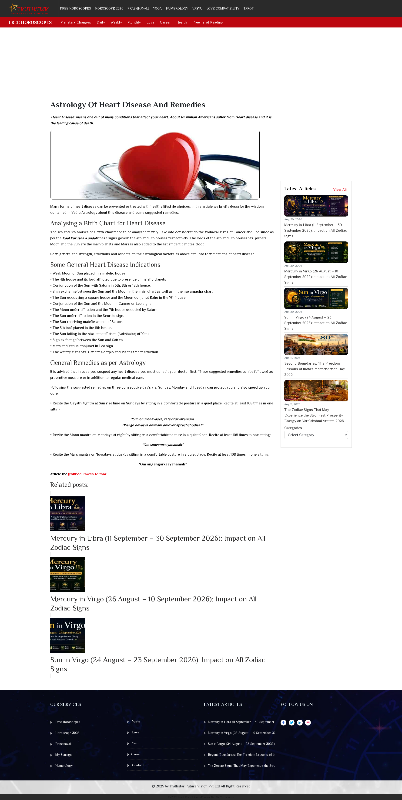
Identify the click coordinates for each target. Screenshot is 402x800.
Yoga (157, 8)
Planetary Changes (75, 22)
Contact (137, 765)
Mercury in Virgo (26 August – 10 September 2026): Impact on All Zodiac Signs (315, 277)
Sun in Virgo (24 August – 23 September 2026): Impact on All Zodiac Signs (315, 323)
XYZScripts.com (225, 797)
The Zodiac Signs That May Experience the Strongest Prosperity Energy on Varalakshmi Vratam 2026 (314, 415)
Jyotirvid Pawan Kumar (86, 474)
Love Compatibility (223, 8)
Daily (101, 22)
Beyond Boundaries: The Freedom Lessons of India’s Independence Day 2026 (314, 369)
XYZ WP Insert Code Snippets (184, 797)
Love (150, 22)
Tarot (249, 8)
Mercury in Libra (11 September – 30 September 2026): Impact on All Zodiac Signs (315, 230)
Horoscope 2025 (67, 733)
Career (165, 22)
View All (340, 189)
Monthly (134, 22)
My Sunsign (63, 754)
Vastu (197, 8)
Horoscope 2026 (109, 8)
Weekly (116, 22)
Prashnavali (138, 8)
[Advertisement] (189, 67)
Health (181, 22)
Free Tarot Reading (207, 22)
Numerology (177, 8)
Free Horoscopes (75, 8)
